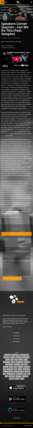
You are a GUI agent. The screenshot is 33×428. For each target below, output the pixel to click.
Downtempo (6, 362)
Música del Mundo (8, 371)
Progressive (19, 374)
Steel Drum (12, 376)
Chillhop (21, 359)
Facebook (17, 336)
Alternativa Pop (15, 355)
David (9, 38)
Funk (26, 364)
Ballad (7, 359)
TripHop (17, 378)
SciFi (25, 374)
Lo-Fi (15, 369)
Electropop (17, 364)
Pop (4, 374)
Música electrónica (18, 371)
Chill (16, 359)
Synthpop (18, 376)
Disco (25, 359)
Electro (13, 362)
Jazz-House (10, 369)
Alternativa (7, 355)
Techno (11, 378)
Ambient (13, 357)
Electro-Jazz (27, 362)
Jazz (4, 369)
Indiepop (20, 367)
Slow (28, 374)
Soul (6, 376)
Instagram (17, 341)
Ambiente (18, 357)
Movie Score (26, 369)
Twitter (17, 338)
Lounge (20, 369)
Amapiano (6, 357)
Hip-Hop (5, 367)
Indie (15, 367)
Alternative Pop (24, 355)
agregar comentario (16, 233)
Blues (12, 359)
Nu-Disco (27, 371)
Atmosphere (26, 357)
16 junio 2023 (16, 38)
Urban (22, 378)
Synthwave (25, 376)
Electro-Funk (19, 362)
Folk (22, 364)
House (11, 367)
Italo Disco (27, 367)
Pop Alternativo (11, 374)
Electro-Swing (9, 364)
